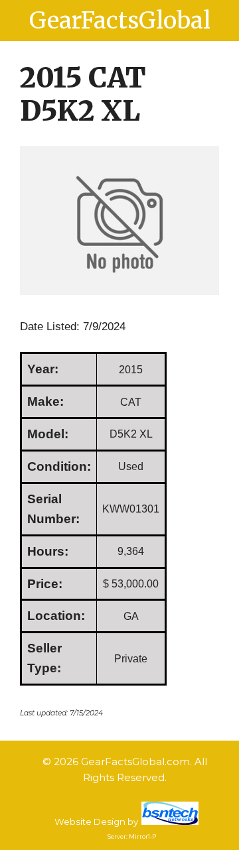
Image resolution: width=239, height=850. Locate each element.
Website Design (89, 821)
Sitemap (125, 793)
